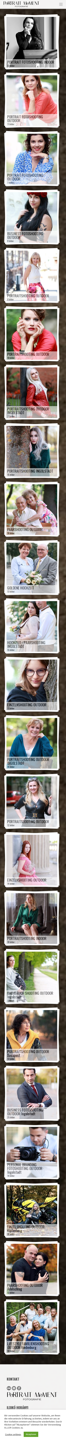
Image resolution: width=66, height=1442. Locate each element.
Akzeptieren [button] (31, 1434)
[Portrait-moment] (21, 4)
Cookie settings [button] (13, 1434)
